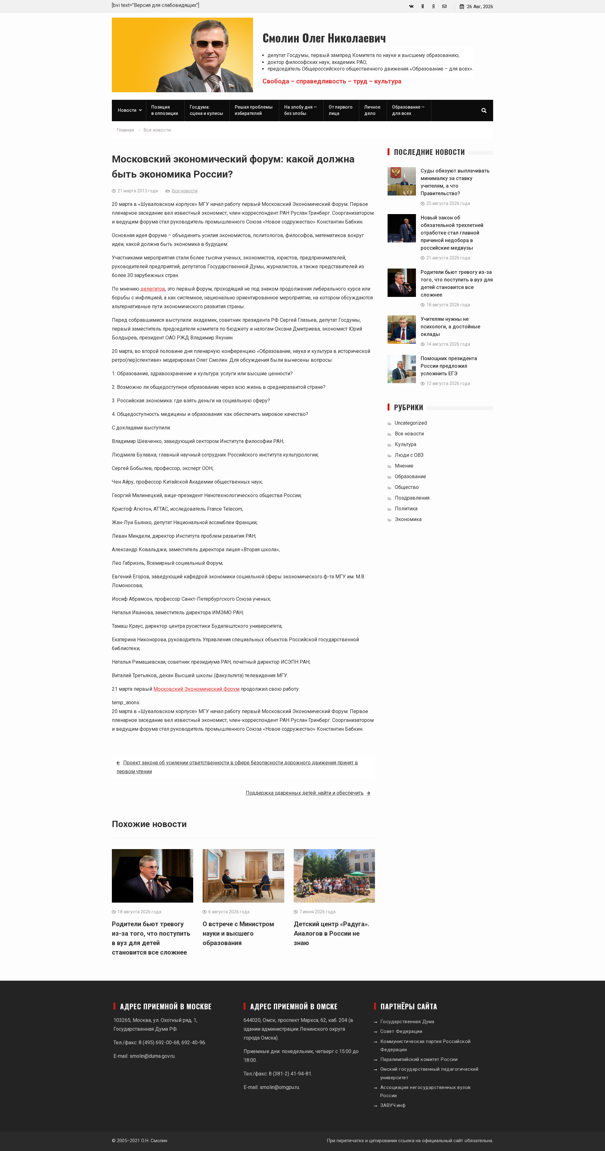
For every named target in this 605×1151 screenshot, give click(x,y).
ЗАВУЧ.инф (393, 1105)
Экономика (408, 519)
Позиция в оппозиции (164, 110)
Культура (405, 444)
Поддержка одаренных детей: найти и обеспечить (305, 793)
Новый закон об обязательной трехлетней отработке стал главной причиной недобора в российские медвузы (452, 233)
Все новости (185, 190)
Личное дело (372, 110)
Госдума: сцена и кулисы (206, 110)
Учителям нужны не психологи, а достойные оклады (450, 326)
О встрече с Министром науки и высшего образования (238, 933)
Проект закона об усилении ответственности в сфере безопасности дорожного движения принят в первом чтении (237, 767)
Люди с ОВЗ (409, 455)
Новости (127, 110)
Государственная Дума (407, 1021)
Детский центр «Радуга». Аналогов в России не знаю (331, 933)
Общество (407, 487)
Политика (406, 509)
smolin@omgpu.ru (279, 1087)
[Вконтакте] (411, 6)
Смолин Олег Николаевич (324, 37)
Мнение (404, 466)
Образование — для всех (408, 110)
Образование (410, 476)
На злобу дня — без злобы (300, 110)
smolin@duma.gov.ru (152, 1056)
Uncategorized (411, 423)
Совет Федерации (401, 1031)
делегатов (153, 289)
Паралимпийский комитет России (419, 1059)
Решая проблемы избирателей (254, 110)
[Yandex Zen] (433, 6)
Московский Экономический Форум (196, 689)
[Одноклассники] (422, 6)
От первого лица (341, 110)
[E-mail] (444, 6)
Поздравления (412, 498)
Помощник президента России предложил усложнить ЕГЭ (449, 366)
